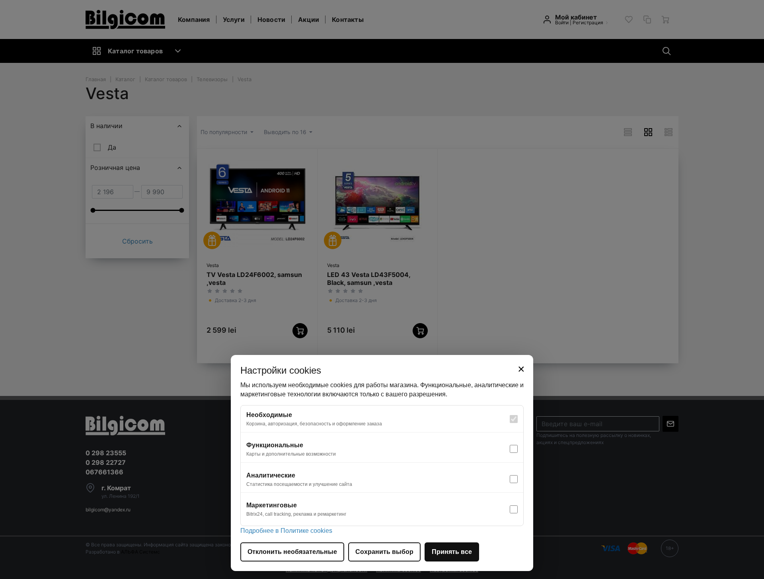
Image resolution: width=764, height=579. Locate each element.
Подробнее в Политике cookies (286, 530)
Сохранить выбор (384, 551)
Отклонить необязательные (292, 551)
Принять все (452, 551)
